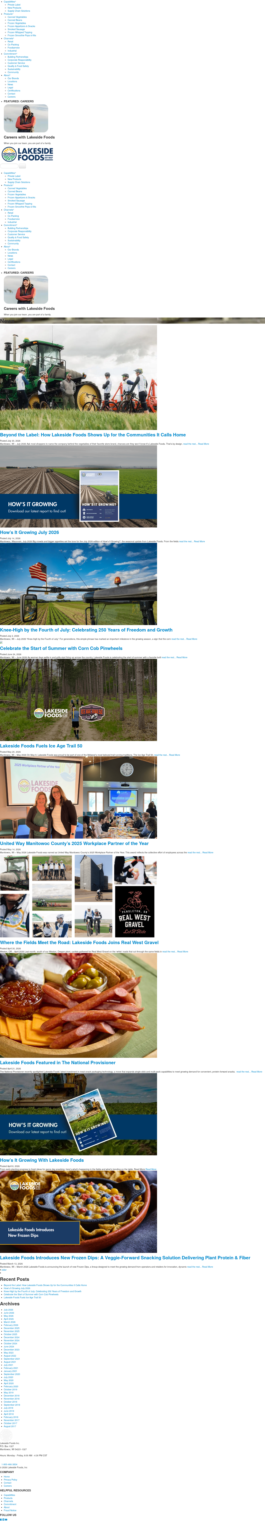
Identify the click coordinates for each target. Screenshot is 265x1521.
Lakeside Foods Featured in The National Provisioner (58, 1062)
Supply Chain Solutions (19, 10)
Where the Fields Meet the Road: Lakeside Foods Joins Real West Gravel (79, 942)
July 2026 (8, 1309)
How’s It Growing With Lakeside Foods (42, 1160)
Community (13, 72)
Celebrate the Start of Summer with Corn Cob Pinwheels (61, 648)
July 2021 (8, 1364)
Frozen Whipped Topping (20, 32)
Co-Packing (13, 44)
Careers (11, 96)
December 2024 (11, 1337)
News (10, 84)
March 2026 (9, 1321)
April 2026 (9, 1318)
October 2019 (10, 1389)
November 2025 (11, 1331)
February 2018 (11, 1417)
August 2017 (10, 1426)
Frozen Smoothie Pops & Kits (22, 35)
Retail (10, 41)
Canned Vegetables (17, 16)
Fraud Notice (10, 1510)
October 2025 (10, 1334)
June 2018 (9, 1410)
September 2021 (12, 1358)
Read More (203, 443)
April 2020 (9, 1383)
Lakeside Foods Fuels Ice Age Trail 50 (41, 745)
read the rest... (190, 443)
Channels (9, 38)
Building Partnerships (18, 56)
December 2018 (11, 1395)
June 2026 (9, 1312)
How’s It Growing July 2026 (29, 532)
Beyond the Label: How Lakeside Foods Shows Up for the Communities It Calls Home (93, 434)
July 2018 (8, 1407)
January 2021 (10, 1371)
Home (7, 1476)
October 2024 (10, 1343)
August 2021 (10, 1361)
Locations (12, 81)
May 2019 (8, 1392)
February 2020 (11, 1386)
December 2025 (11, 1328)
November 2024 (11, 1340)
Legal (10, 87)
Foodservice (14, 47)
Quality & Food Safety (18, 65)
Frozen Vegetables (17, 23)
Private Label (14, 4)
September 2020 (12, 1374)
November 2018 (11, 1398)
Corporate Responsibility (19, 59)
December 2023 (11, 1349)
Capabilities (10, 1)
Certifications (14, 90)
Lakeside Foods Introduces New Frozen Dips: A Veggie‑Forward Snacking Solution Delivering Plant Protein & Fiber (125, 1257)
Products (8, 13)
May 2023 (8, 1352)
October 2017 (10, 1423)
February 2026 (11, 1325)
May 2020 (8, 1380)
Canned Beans (15, 19)
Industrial (12, 50)
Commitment (10, 53)
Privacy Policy (10, 1479)
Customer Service (16, 62)
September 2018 (12, 1404)
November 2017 (11, 1420)
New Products (14, 7)
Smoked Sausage (16, 29)
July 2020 (8, 1377)
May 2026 (8, 1315)
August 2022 (10, 1355)
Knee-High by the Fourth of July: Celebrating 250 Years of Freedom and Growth (86, 629)
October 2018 (10, 1401)
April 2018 (9, 1413)
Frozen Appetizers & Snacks (21, 26)
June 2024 (9, 1346)
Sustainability (14, 69)
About (7, 75)
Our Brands (13, 78)
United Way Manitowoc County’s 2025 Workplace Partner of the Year (74, 843)
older (4, 1269)
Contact (11, 93)
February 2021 (11, 1367)
